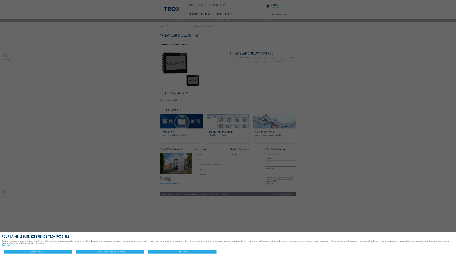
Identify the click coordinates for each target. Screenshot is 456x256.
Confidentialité (7, 245)
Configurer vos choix (38, 252)
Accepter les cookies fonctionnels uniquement (110, 252)
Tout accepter (182, 252)
